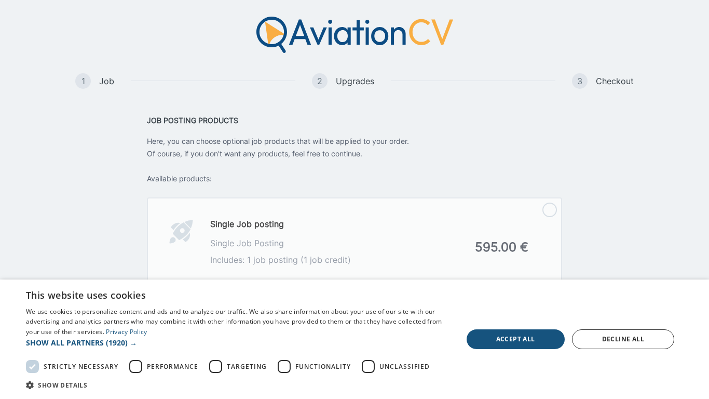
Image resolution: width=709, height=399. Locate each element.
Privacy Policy (126, 331)
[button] (237, 342)
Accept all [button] (515, 339)
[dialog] (354, 339)
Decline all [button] (623, 339)
